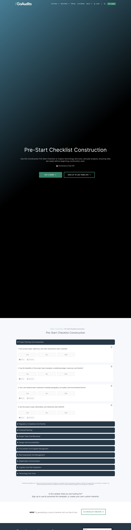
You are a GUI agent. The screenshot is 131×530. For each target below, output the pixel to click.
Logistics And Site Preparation (30, 467)
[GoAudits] (23, 3)
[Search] (104, 4)
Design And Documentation (29, 442)
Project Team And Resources (29, 436)
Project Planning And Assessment (31, 342)
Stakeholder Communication (29, 461)
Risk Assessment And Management (32, 455)
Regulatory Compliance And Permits (32, 424)
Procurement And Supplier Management (33, 449)
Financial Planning (25, 430)
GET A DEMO (111, 4)
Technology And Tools (27, 473)
